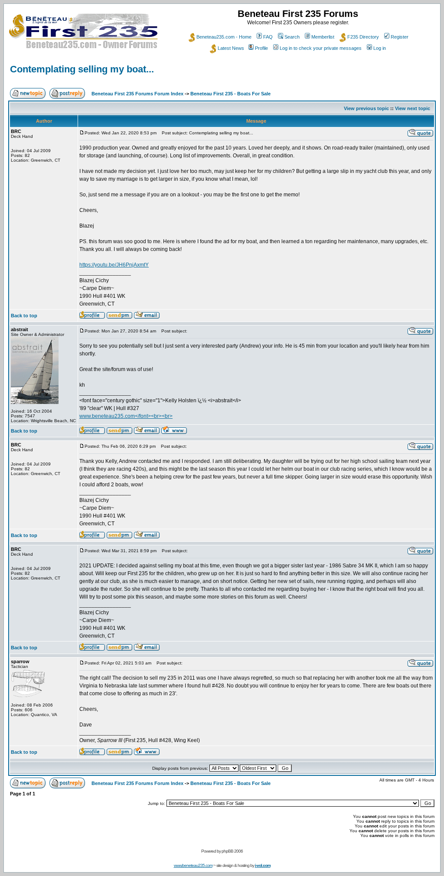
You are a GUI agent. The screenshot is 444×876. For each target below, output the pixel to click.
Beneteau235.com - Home (223, 36)
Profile (261, 48)
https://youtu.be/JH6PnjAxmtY (114, 265)
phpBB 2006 (232, 851)
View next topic (412, 108)
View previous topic (366, 108)
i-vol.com (263, 865)
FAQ (268, 36)
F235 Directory (363, 36)
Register (399, 36)
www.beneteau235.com (193, 865)
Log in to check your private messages (321, 48)
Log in (379, 48)
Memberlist (322, 36)
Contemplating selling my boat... (82, 69)
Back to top (24, 315)
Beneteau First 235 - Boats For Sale (230, 93)
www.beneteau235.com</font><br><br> (126, 416)
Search (292, 36)
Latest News (231, 48)
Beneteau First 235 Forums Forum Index (137, 93)
